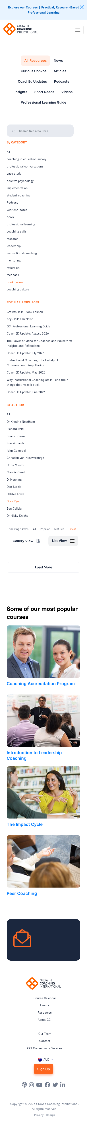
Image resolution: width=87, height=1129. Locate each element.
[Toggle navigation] (78, 30)
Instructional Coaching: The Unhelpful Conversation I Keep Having (32, 362)
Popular (45, 529)
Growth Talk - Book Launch (25, 311)
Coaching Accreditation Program (41, 683)
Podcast (12, 202)
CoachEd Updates (32, 81)
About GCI (45, 1019)
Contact (44, 1040)
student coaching (18, 195)
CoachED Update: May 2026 (26, 372)
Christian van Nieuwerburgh (25, 457)
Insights (20, 92)
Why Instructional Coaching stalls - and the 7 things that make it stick (37, 382)
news (10, 216)
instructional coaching (22, 253)
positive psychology (20, 180)
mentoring (14, 260)
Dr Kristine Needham (21, 421)
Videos (66, 92)
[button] (44, 1059)
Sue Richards (15, 443)
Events (44, 1004)
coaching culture (18, 289)
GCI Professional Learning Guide (28, 326)
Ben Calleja (14, 508)
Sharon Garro (16, 435)
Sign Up (43, 1069)
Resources (45, 1012)
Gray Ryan (14, 500)
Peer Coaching (22, 893)
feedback (13, 274)
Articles (60, 71)
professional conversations (25, 166)
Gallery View (23, 541)
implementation (17, 187)
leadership (14, 245)
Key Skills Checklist (20, 318)
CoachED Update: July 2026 (25, 352)
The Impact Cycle (25, 824)
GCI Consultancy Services (44, 1047)
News (58, 60)
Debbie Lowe (15, 493)
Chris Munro (15, 464)
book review (15, 282)
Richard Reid (15, 428)
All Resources (35, 60)
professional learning (21, 224)
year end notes (17, 209)
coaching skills (17, 231)
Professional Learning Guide (43, 102)
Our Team (44, 1033)
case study (14, 173)
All (8, 151)
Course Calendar (44, 997)
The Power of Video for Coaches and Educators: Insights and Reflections (39, 343)
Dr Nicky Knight (17, 515)
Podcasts (61, 81)
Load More (43, 567)
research (13, 238)
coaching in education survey (26, 158)
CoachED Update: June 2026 (26, 391)
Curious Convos (33, 71)
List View (60, 541)
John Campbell (16, 450)
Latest (72, 529)
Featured (59, 529)
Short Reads (44, 92)
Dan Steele (14, 486)
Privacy (39, 1114)
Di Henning (14, 479)
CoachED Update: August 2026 (28, 333)
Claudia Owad (16, 472)
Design (50, 1114)
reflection (13, 267)
